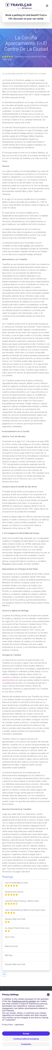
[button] (4, 974)
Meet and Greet (11, 946)
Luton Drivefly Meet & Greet (16, 883)
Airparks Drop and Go (14, 892)
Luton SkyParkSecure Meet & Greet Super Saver (25, 910)
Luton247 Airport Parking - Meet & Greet (22, 901)
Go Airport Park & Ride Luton (17, 928)
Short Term (10, 937)
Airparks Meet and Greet (15, 919)
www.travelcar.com (10, 680)
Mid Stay (8, 955)
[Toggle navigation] (47, 6)
